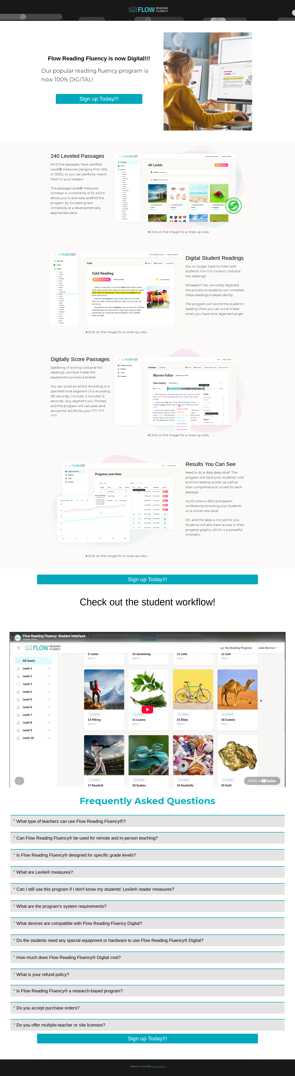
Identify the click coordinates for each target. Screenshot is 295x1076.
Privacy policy (158, 1066)
